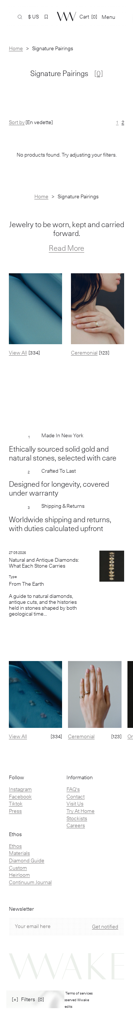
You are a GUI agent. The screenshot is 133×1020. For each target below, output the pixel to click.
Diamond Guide (26, 860)
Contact (75, 797)
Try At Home (80, 811)
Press (15, 811)
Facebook (20, 797)
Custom (18, 868)
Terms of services (79, 993)
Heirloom (19, 875)
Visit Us (74, 804)
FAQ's (73, 789)
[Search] (20, 17)
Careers (75, 825)
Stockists (76, 818)
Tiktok (16, 804)
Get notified (105, 927)
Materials (19, 853)
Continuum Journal (30, 882)
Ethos (15, 846)
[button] (46, 17)
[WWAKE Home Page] (66, 16)
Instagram (20, 789)
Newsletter (21, 909)
